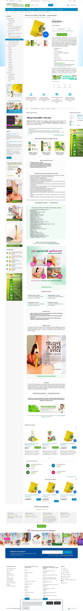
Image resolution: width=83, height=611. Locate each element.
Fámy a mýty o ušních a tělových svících (50, 575)
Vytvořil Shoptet (73, 608)
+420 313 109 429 (66, 570)
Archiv (9, 157)
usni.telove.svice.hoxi (66, 576)
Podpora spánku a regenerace (30, 581)
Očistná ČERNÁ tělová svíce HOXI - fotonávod (49, 571)
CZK (70, 1)
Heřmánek (10, 62)
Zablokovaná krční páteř (29, 592)
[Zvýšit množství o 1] (56, 34)
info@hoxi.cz (65, 569)
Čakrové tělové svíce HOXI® (13, 42)
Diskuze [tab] (48, 108)
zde (41, 605)
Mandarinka (10, 67)
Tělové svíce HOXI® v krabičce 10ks (14, 37)
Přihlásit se (67, 552)
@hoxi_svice (65, 582)
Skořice (9, 56)
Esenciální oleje (11, 74)
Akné (25, 578)
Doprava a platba (46, 1)
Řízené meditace (11, 79)
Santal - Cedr (10, 69)
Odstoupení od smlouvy (11, 586)
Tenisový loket (27, 595)
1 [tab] (48, 457)
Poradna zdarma (54, 202)
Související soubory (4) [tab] (34, 108)
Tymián (9, 54)
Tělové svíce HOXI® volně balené (14, 39)
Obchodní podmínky (10, 581)
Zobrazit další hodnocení (71, 476)
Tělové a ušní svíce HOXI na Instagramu (43, 531)
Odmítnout (49, 603)
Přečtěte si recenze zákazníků (39, 393)
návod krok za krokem (53, 243)
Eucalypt (10, 64)
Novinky (8, 572)
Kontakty (8, 584)
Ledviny (26, 575)
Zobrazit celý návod (46, 287)
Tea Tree (10, 51)
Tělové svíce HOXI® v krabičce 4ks (14, 36)
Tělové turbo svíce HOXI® (13, 44)
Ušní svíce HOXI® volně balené (13, 30)
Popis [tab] (27, 108)
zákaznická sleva (62, 65)
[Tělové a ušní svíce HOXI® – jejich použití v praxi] (46, 354)
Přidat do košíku (63, 34)
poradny (52, 415)
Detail (74, 447)
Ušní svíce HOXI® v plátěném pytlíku (14, 27)
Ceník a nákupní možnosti (35, 1)
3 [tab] (51, 457)
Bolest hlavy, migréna (29, 572)
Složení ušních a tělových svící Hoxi (49, 592)
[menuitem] (10, 9)
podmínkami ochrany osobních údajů (66, 555)
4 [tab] (52, 457)
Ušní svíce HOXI (10, 25)
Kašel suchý (27, 586)
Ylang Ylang (10, 65)
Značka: (48, 17)
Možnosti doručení (69, 31)
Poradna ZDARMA (10, 579)
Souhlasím (57, 603)
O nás (8, 576)
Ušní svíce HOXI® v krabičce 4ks (14, 28)
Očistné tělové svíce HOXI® (13, 41)
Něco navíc (9, 72)
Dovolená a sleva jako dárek (12, 133)
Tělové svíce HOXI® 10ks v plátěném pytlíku (15, 34)
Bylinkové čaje (11, 75)
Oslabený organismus (29, 584)
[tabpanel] (33, 442)
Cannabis (10, 52)
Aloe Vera (10, 61)
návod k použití (47, 175)
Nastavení (25, 608)
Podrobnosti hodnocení (40, 17)
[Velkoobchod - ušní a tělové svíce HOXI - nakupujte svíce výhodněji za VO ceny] (46, 408)
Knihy (9, 80)
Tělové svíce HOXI (10, 32)
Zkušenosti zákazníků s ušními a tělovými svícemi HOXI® (50, 585)
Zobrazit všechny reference (59, 134)
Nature (9, 47)
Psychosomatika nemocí (47, 581)
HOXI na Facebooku (66, 574)
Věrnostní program (10, 578)
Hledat (50, 5)
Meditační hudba (11, 77)
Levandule (10, 59)
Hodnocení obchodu (41, 507)
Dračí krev (10, 70)
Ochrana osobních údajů (11, 582)
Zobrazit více (41, 526)
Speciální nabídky (10, 18)
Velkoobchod (9, 573)
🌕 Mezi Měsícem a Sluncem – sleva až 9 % (14, 142)
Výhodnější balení (11, 20)
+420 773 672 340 (66, 572)
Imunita (26, 589)
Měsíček (9, 57)
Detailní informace (55, 81)
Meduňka (10, 49)
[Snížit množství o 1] (56, 35)
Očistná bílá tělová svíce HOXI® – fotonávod (49, 589)
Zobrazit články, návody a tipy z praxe (46, 376)
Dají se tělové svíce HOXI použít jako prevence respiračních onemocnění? (49, 578)
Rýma (26, 569)
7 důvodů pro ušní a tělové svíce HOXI (50, 595)
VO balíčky (10, 23)
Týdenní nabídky (11, 22)
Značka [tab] (53, 108)
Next (76, 428)
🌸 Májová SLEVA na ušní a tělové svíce (14, 149)
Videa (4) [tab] (42, 108)
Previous (26, 428)
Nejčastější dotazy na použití (41, 202)
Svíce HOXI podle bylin (11, 46)
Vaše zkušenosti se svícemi (53, 393)
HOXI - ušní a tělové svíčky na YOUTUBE (69, 580)
